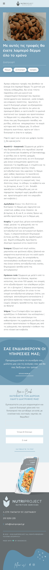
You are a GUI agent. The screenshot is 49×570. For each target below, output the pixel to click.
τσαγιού (27, 300)
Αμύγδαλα (9, 204)
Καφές (7, 222)
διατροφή (8, 132)
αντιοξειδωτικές (29, 264)
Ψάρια (7, 311)
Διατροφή (9, 62)
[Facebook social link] (29, 565)
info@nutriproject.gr (14, 524)
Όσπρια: (8, 248)
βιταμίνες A (9, 213)
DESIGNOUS (21, 540)
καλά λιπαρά (37, 99)
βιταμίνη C (18, 287)
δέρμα (8, 70)
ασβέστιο (36, 183)
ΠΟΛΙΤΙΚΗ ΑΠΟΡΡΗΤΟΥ (11, 536)
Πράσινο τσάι (10, 275)
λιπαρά (21, 311)
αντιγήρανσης (10, 270)
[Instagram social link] (33, 565)
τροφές (33, 70)
